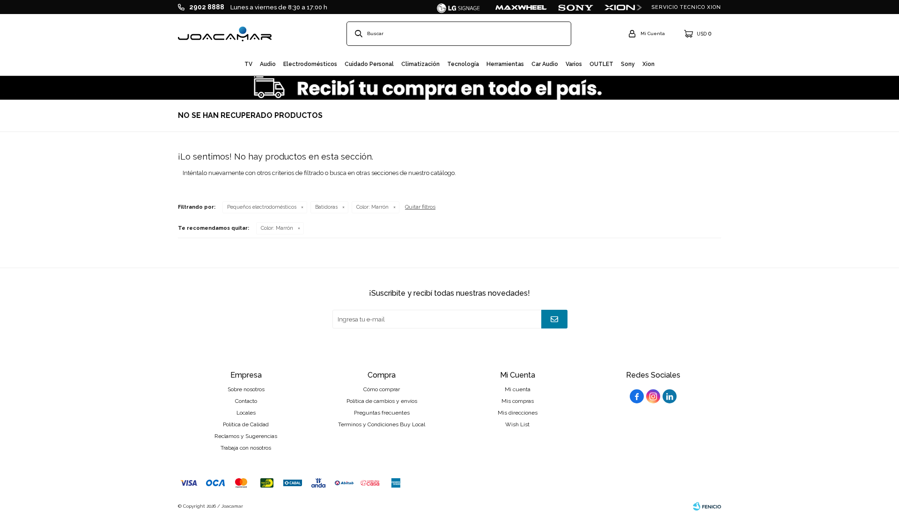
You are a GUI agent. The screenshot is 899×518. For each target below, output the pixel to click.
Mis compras (517, 401)
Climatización (420, 64)
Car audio (544, 64)
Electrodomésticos (310, 64)
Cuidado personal (369, 64)
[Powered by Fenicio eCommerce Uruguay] (707, 506)
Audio (268, 64)
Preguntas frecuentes (382, 412)
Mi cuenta (518, 389)
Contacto (246, 401)
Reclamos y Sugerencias (245, 436)
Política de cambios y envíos (381, 401)
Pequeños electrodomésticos (261, 207)
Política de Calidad (246, 424)
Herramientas (505, 64)
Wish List (517, 424)
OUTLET (601, 64)
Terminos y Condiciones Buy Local (381, 424)
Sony (628, 64)
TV (248, 64)
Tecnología (463, 64)
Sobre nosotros (246, 389)
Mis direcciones (518, 412)
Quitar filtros (420, 207)
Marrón (372, 207)
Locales (246, 412)
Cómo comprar (381, 389)
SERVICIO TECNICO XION (686, 7)
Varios (574, 64)
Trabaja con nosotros (246, 448)
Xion (648, 64)
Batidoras (326, 207)
